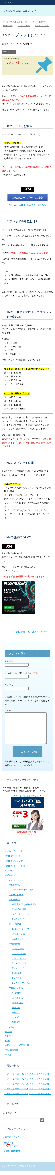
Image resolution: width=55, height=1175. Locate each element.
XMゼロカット (19, 958)
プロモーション (16, 880)
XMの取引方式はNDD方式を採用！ (32, 632)
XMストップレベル (21, 983)
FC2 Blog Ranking (11, 1151)
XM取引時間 (18, 949)
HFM (7, 1040)
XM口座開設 (14, 885)
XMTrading (10, 875)
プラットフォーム (20, 914)
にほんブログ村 (10, 1146)
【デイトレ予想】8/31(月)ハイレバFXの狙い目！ (27, 1074)
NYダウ (15, 1012)
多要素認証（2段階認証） (24, 904)
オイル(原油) (18, 1003)
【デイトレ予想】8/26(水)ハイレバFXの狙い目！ (27, 1089)
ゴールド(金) (18, 998)
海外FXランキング (14, 861)
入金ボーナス (18, 934)
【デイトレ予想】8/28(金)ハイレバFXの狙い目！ (27, 1079)
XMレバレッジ (19, 953)
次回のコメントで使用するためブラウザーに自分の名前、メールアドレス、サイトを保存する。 (27, 701)
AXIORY (9, 1036)
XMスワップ (18, 968)
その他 (8, 1055)
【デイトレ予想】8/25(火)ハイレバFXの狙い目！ (27, 1093)
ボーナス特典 (15, 924)
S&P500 (16, 1022)
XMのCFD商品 (16, 988)
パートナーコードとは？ (24, 890)
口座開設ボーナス (20, 929)
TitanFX (8, 1031)
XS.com (8, 871)
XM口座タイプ (19, 919)
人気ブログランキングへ (14, 1137)
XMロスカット (19, 978)
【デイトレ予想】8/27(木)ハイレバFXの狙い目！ (27, 1084)
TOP (18, 22)
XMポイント (18, 939)
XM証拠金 (17, 973)
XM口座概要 (14, 899)
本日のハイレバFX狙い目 (17, 1045)
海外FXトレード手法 (15, 866)
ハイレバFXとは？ (14, 851)
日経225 (16, 1007)
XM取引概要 (14, 944)
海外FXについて (13, 856)
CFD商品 (16, 993)
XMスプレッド (9, 52)
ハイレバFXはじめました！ (20, 10)
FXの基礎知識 (11, 1050)
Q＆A (11, 1027)
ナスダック (17, 1017)
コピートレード (16, 894)
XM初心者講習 (19, 909)
